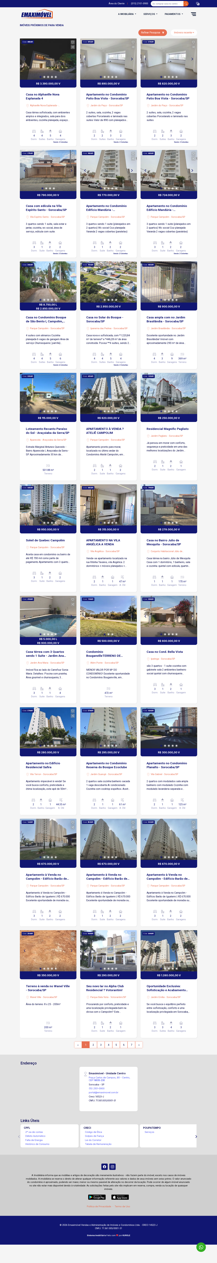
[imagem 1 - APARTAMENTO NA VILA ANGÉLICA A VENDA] (108, 504)
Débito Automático (35, 1136)
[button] (197, 3)
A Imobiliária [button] (126, 14)
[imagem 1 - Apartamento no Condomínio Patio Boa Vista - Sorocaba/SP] (108, 59)
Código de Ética (93, 1132)
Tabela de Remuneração (98, 1144)
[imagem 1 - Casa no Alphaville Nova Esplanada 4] (48, 59)
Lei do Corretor (93, 1140)
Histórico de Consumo (37, 1144)
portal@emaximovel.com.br (103, 1092)
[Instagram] (112, 1167)
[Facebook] (104, 1167)
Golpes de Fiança (94, 1136)
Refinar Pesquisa (151, 32)
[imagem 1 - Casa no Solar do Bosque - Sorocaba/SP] (108, 282)
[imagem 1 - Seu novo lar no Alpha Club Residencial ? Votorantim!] (108, 950)
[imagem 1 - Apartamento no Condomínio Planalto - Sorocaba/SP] (169, 727)
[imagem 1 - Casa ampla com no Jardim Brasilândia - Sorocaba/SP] (169, 282)
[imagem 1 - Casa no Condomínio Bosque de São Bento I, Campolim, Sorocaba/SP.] (48, 282)
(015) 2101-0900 (139, 3)
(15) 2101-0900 (97, 1088)
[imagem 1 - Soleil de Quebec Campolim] (48, 504)
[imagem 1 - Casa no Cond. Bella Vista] (169, 616)
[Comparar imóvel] (73, 47)
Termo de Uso (122, 1206)
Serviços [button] (149, 14)
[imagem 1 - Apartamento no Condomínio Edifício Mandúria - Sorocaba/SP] (108, 170)
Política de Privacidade (99, 1206)
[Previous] (24, 59)
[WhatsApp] (201, 1247)
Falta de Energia (34, 1140)
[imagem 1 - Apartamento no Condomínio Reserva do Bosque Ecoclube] (108, 727)
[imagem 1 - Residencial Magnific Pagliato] (169, 393)
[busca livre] (186, 3)
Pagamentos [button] (173, 14)
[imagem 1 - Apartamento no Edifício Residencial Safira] (48, 727)
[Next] (71, 59)
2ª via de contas (34, 1132)
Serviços (149, 1132)
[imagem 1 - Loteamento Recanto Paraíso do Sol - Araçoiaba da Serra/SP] (48, 393)
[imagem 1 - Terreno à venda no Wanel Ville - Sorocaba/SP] (48, 950)
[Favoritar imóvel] (73, 42)
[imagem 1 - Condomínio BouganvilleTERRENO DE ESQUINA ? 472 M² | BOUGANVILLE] (108, 616)
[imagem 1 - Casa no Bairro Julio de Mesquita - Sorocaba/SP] (169, 504)
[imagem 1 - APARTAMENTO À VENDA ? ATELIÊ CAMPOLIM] (108, 393)
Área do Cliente (117, 3)
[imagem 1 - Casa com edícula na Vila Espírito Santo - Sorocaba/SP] (48, 170)
